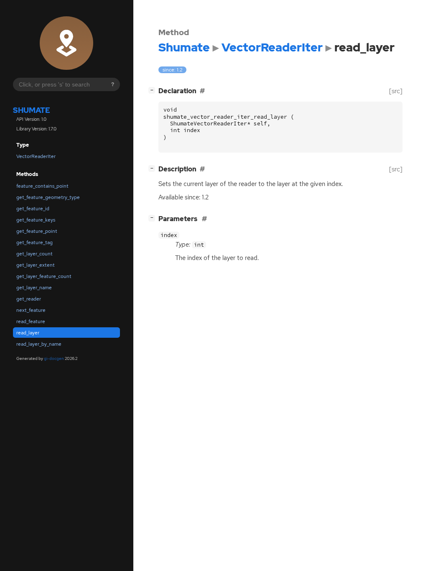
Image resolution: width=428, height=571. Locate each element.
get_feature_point (36, 231)
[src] (396, 91)
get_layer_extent (35, 265)
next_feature (31, 310)
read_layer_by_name (38, 344)
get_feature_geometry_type (48, 197)
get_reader (28, 299)
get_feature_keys (35, 220)
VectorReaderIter (36, 156)
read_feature (30, 321)
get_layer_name (34, 287)
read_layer (27, 332)
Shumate (31, 110)
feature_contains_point (42, 186)
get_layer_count (34, 253)
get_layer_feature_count (43, 276)
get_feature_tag (34, 242)
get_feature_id (32, 208)
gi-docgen (54, 358)
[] (153, 90)
